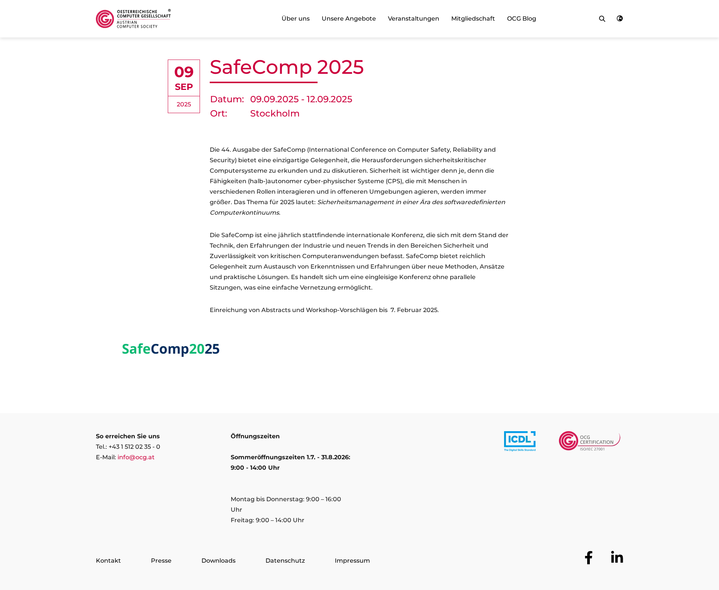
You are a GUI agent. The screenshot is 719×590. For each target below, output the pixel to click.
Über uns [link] (296, 18)
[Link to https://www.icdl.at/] (519, 442)
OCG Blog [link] (521, 18)
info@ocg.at (136, 457)
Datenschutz (285, 560)
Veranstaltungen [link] (413, 18)
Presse (161, 560)
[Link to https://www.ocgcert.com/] (589, 442)
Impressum (352, 560)
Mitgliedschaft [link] (473, 18)
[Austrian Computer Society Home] (133, 19)
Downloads (218, 560)
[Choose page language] (619, 19)
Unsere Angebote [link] (349, 18)
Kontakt (108, 560)
